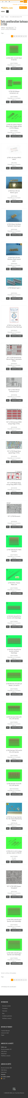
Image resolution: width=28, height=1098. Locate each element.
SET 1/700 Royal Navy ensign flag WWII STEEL (14, 483)
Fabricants (4, 1011)
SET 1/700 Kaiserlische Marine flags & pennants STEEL (14, 359)
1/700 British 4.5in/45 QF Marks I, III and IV (14, 684)
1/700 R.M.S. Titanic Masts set (14, 583)
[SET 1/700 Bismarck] (8, 527)
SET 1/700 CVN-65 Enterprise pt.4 (14, 390)
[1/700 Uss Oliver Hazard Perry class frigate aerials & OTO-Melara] (8, 136)
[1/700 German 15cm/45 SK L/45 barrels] (8, 794)
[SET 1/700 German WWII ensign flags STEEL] (8, 432)
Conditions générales (7, 1016)
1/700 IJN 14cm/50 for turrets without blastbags (14, 651)
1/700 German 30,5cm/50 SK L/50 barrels (14, 751)
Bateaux (6, 16)
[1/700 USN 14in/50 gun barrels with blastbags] (8, 930)
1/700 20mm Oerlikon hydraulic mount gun (14, 225)
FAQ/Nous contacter (7, 1018)
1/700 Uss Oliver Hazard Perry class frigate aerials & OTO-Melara (14, 126)
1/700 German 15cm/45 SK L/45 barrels (14, 784)
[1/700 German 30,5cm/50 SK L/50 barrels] (8, 761)
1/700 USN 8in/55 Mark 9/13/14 (14, 550)
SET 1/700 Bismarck (14, 516)
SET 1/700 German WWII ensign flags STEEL (14, 423)
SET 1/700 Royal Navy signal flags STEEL (14, 452)
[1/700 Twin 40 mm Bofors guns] (8, 201)
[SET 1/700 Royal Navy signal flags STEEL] (8, 462)
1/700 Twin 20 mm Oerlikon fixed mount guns (14, 259)
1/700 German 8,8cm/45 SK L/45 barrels (14, 718)
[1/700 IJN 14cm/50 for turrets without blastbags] (8, 661)
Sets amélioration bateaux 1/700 (16, 16)
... (23, 36)
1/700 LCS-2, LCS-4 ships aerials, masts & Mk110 (14, 852)
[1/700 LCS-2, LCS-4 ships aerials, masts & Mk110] (8, 862)
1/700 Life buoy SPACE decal (14, 158)
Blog (3, 1013)
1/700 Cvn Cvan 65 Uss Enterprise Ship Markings (14, 326)
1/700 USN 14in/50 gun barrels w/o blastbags (14, 954)
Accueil (2, 16)
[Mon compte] (2, 1)
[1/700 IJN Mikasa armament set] (8, 102)
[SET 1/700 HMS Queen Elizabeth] (8, 897)
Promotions (5, 1008)
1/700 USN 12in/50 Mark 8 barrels (14, 59)
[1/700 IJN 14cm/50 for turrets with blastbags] (8, 626)
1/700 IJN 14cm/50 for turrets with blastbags (14, 617)
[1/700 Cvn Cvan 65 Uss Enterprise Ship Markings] (8, 336)
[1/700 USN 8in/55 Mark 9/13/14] (8, 560)
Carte (4, 1078)
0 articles (24, 7)
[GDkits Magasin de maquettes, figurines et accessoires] (7, 7)
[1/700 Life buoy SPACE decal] (8, 168)
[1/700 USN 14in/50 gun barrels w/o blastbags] (8, 963)
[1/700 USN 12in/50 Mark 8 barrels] (8, 68)
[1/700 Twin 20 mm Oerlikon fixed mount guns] (8, 269)
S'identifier (15, 4)
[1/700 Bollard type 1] (8, 298)
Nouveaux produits (6, 1006)
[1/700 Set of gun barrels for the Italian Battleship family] (8, 828)
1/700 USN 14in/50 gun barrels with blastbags (14, 920)
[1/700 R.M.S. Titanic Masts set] (8, 593)
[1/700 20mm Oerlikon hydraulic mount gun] (8, 235)
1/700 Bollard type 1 (14, 288)
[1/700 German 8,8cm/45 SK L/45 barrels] (8, 727)
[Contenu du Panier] (7, 1)
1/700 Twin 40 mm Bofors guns (14, 191)
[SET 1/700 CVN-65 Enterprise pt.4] (8, 400)
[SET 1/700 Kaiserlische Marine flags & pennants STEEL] (8, 369)
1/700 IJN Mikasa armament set (14, 92)
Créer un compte (23, 4)
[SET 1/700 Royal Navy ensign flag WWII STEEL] (8, 493)
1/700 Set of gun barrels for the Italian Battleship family (14, 818)
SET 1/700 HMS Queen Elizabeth (14, 887)
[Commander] (10, 1)
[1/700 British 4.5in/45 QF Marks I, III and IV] (8, 694)
